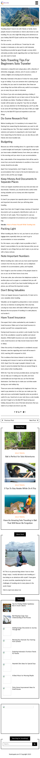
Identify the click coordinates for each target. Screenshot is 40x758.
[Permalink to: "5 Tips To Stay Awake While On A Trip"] (20, 472)
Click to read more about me (12, 590)
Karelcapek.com (14, 754)
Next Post (32, 420)
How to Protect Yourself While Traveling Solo (21, 224)
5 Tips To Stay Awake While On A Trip (20, 489)
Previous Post (9, 420)
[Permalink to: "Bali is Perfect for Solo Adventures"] (20, 440)
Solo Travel (20, 453)
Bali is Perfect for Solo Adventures (20, 457)
